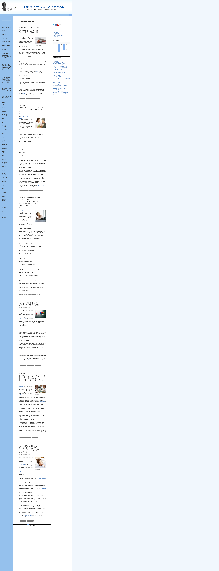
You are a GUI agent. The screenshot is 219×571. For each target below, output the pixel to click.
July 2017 (3, 134)
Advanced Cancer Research (59, 60)
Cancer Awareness (58, 67)
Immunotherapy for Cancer (58, 35)
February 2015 (4, 174)
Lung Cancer (55, 92)
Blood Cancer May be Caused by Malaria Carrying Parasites (30, 30)
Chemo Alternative (65, 79)
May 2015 (3, 170)
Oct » (69, 52)
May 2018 (3, 121)
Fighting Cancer (36, 98)
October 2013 (4, 196)
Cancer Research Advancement (25, 437)
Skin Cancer (54, 94)
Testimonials (55, 36)
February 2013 (4, 207)
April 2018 (3, 122)
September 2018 (4, 115)
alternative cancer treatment (59, 64)
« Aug (54, 52)
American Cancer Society (31, 330)
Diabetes (61, 81)
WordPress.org (4, 217)
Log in (2, 213)
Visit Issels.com (56, 32)
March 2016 (3, 156)
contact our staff (41, 185)
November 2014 (4, 178)
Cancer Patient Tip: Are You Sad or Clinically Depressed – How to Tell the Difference (31, 202)
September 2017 (4, 132)
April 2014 (3, 188)
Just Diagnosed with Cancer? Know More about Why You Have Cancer (29, 449)
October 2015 (4, 163)
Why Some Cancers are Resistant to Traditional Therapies (5, 94)
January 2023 (4, 108)
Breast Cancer (56, 66)
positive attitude (61, 93)
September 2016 (4, 148)
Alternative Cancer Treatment (25, 25)
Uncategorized (41, 25)
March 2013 (3, 206)
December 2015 (4, 160)
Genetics (66, 84)
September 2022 (4, 114)
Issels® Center (22, 210)
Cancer (54, 67)
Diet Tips (65, 81)
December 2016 (4, 144)
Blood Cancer (22, 98)
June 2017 (3, 136)
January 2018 (4, 126)
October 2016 (4, 147)
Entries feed (3, 214)
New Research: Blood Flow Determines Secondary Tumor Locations (6, 81)
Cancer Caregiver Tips (24, 190)
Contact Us (55, 34)
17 (63, 47)
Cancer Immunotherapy (59, 72)
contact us (33, 288)
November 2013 (4, 195)
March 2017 (3, 140)
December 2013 (4, 193)
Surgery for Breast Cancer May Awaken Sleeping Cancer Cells (6, 74)
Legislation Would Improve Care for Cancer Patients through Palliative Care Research (32, 377)
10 (63, 46)
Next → (34, 525)
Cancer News (56, 73)
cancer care (64, 67)
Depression (30, 294)
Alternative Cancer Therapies (59, 63)
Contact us (24, 93)
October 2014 (4, 180)
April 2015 (3, 171)
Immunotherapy (57, 87)
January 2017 (4, 143)
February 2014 (4, 191)
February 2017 (4, 141)
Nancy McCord (4, 55)
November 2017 (4, 129)
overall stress (42, 401)
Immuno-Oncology (63, 85)
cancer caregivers (32, 190)
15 (58, 47)
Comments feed (4, 216)
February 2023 (4, 107)
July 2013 (3, 200)
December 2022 (4, 110)
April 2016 (3, 155)
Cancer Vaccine (4, 37)
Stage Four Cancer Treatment (6, 45)
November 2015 (4, 162)
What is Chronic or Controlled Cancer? (29, 304)
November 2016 (4, 145)
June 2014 (3, 185)
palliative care (22, 394)
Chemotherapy (56, 81)
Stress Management (30, 197)
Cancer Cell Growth (62, 69)
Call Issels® (29, 359)
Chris (29, 34)
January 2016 (4, 159)
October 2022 (4, 112)
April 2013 (3, 204)
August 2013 (4, 199)
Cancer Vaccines (67, 78)
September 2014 (4, 181)
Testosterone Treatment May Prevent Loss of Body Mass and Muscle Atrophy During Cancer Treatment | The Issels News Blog (6, 64)
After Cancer (4, 26)
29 (58, 51)
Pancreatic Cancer (55, 93)
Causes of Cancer (29, 98)
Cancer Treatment (58, 78)
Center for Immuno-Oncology (57, 79)
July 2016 (3, 151)
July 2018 (3, 118)
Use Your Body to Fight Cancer (6, 98)
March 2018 (3, 123)
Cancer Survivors (4, 34)
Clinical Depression (23, 294)
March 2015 (3, 173)
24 (63, 49)
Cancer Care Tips (22, 105)
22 (58, 49)
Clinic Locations (56, 33)
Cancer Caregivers (4, 31)
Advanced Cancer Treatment (58, 62)
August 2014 (4, 182)
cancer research (57, 75)
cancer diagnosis (55, 70)
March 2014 (3, 189)
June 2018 (3, 119)
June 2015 (3, 169)
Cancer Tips (67, 76)
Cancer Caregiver (55, 68)
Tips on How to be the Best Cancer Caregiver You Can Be (32, 109)
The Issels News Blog (6, 15)
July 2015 (3, 167)
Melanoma (59, 92)
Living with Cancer (22, 197)
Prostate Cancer (66, 93)
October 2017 (4, 130)
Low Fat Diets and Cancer (59, 91)
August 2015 (4, 166)
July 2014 (3, 184)
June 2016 (3, 152)
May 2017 (3, 137)
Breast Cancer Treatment (64, 66)
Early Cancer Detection (56, 82)
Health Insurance (56, 85)
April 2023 (3, 104)
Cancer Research (34, 25)
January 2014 (4, 192)
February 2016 (4, 158)
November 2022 (4, 111)
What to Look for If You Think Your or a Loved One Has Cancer (6, 56)
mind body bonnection (64, 92)
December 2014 (4, 177)
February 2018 (4, 125)
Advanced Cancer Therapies (57, 61)
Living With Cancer (57, 89)
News (39, 371)
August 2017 (4, 133)
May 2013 (3, 203)
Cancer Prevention (62, 73)
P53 (37, 71)
